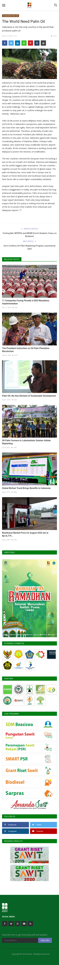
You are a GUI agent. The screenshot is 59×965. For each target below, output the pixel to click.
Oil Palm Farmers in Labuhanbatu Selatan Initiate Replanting (26, 442)
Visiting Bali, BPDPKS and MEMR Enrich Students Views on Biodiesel (30, 234)
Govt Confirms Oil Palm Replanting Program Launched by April (29, 247)
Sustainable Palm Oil (10, 16)
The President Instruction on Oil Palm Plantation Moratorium (25, 350)
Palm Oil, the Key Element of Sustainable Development (29, 395)
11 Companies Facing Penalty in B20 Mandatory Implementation (25, 302)
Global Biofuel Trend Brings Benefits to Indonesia (26, 488)
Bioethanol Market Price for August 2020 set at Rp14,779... (25, 534)
